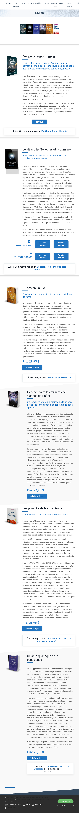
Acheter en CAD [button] (42, 244)
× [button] (77, 797)
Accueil (8, 3)
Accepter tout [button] (65, 801)
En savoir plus (26, 802)
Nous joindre (69, 4)
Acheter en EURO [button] (61, 244)
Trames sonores (54, 4)
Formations (25, 3)
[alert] (39, 804)
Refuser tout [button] (66, 805)
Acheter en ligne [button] (32, 367)
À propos (16, 4)
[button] (6, 805)
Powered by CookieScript (11, 811)
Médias (61, 3)
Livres (46, 3)
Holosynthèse (36, 3)
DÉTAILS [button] (39, 122)
